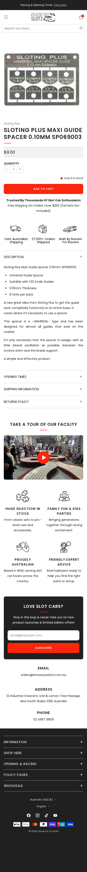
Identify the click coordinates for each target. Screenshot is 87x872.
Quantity (11, 163)
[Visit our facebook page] (28, 815)
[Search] (81, 28)
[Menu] (6, 17)
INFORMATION (15, 742)
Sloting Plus (12, 124)
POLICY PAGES (16, 775)
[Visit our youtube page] (55, 815)
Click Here (60, 5)
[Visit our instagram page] (37, 815)
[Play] (43, 457)
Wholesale (13, 786)
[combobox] (43, 28)
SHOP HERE (13, 753)
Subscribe (43, 648)
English (41, 806)
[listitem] (44, 5)
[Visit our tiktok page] (46, 815)
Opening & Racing (20, 764)
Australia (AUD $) (41, 799)
